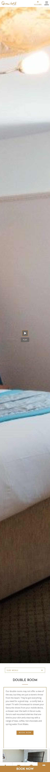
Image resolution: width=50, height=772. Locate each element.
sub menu (12, 670)
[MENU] (46, 2)
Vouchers (38, 5)
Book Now (25, 769)
